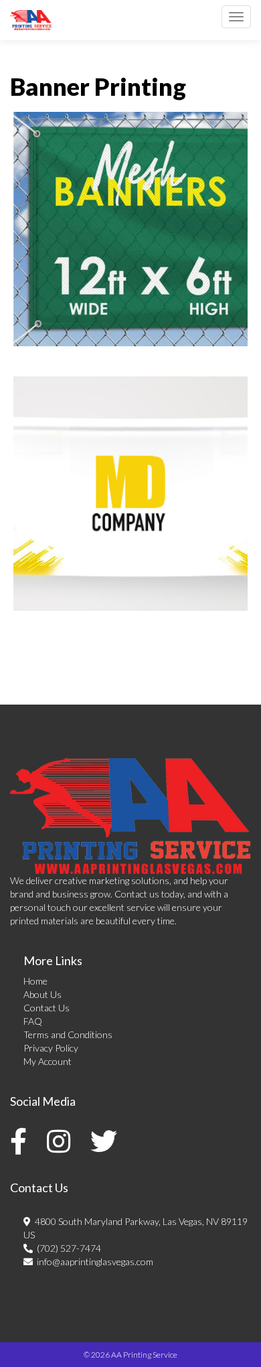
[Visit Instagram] (62, 1141)
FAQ (32, 1021)
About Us (42, 994)
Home (35, 981)
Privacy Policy (50, 1048)
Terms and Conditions (67, 1034)
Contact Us (46, 1007)
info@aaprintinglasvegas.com (93, 1261)
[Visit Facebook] (21, 1141)
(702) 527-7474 (67, 1248)
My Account (47, 1061)
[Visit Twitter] (107, 1141)
